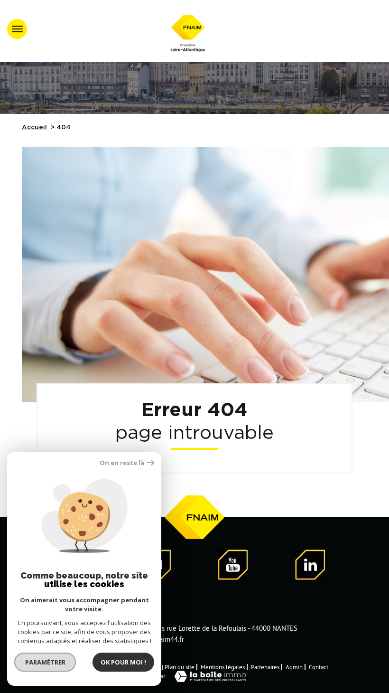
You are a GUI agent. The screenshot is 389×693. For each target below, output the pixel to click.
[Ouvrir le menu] (17, 29)
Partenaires (265, 667)
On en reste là (122, 462)
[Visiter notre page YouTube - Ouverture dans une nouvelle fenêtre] (233, 566)
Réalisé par (150, 676)
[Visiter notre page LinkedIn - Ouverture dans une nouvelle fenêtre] (310, 566)
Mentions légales (223, 667)
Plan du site (179, 667)
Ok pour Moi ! (123, 662)
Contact (318, 667)
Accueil (34, 127)
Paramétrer (45, 662)
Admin (294, 667)
